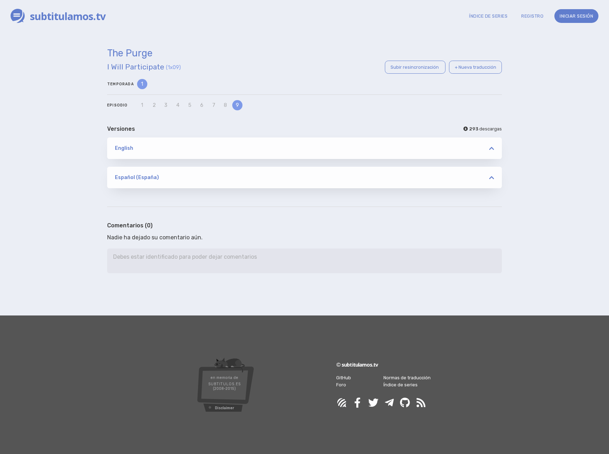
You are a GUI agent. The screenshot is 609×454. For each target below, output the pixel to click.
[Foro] (341, 403)
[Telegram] (389, 403)
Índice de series (400, 384)
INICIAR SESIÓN (576, 16)
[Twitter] (373, 403)
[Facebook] (357, 403)
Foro (341, 384)
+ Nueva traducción (475, 67)
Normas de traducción (407, 377)
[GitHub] (405, 403)
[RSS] (421, 403)
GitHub (343, 377)
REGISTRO (532, 16)
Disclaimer (224, 408)
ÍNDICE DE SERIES (488, 16)
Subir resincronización (415, 67)
